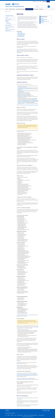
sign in (24, 57)
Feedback (7, 410)
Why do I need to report (21, 34)
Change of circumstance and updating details (9, 30)
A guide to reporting (21, 35)
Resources (41, 9)
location (19, 94)
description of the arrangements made (24, 90)
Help (37, 1)
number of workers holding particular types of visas (27, 87)
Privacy (16, 415)
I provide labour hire (29, 9)
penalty (18, 51)
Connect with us (45, 410)
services (19, 96)
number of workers (22, 85)
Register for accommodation (8, 23)
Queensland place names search (23, 314)
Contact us (34, 1)
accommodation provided (26, 95)
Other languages (41, 415)
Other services (19, 362)
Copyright (8, 415)
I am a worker (36, 9)
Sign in (48, 1)
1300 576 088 (44, 1)
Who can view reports (21, 36)
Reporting (6, 20)
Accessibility (25, 415)
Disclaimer (12, 415)
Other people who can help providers (9, 28)
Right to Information (20, 415)
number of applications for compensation (29, 101)
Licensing (6, 17)
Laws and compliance (8, 19)
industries (19, 92)
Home (7, 9)
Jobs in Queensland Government (32, 415)
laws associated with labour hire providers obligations (28, 374)
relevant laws (35, 98)
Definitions (42, 20)
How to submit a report (21, 33)
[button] (49, 7)
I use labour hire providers (20, 9)
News (40, 1)
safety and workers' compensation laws (23, 375)
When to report (20, 32)
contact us (20, 50)
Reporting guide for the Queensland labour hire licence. (29, 104)
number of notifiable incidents (23, 100)
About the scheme (12, 9)
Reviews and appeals (8, 25)
